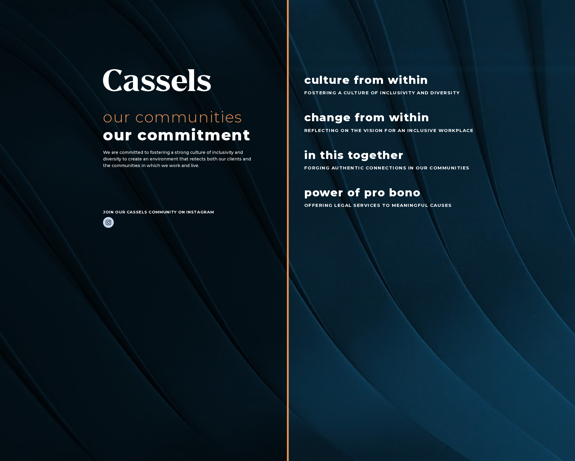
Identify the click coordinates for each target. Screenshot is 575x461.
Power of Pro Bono (362, 192)
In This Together (354, 155)
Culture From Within (366, 80)
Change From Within (366, 117)
